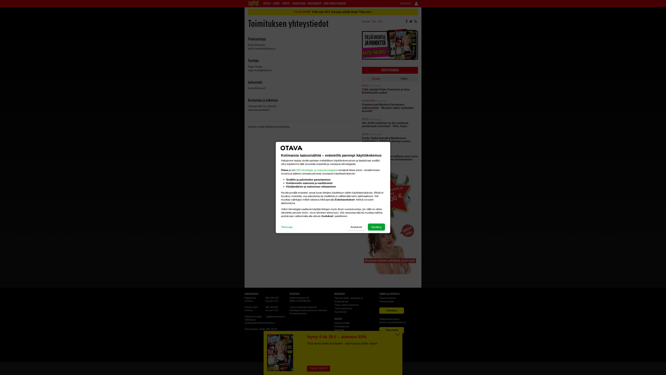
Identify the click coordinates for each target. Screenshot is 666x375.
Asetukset (356, 227)
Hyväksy (376, 227)
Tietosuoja (286, 227)
